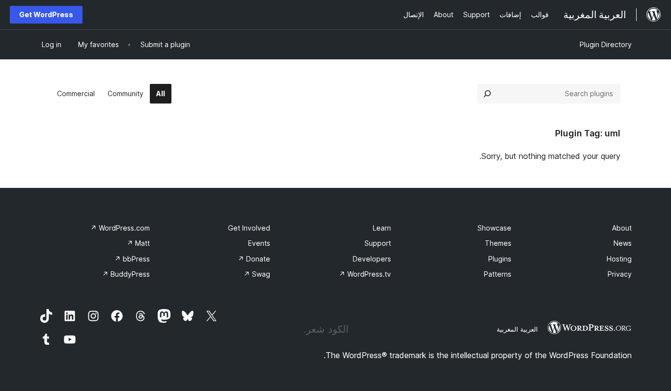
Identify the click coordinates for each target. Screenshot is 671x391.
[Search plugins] (487, 94)
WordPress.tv (365, 274)
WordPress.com (120, 228)
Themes (498, 243)
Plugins (499, 259)
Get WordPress (46, 14)
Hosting (619, 259)
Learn (382, 228)
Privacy (620, 274)
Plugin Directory (606, 44)
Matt (138, 243)
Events (259, 243)
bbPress (132, 259)
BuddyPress (126, 274)
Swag (257, 274)
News (623, 243)
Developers (372, 259)
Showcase (494, 228)
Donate (254, 259)
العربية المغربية (517, 329)
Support (377, 243)
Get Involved (249, 228)
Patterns (497, 274)
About (622, 228)
